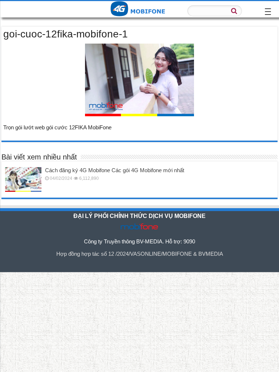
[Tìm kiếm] (234, 11)
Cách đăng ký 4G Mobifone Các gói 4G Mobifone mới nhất (114, 170)
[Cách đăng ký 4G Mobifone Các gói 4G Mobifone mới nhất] (23, 179)
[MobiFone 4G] (139, 9)
